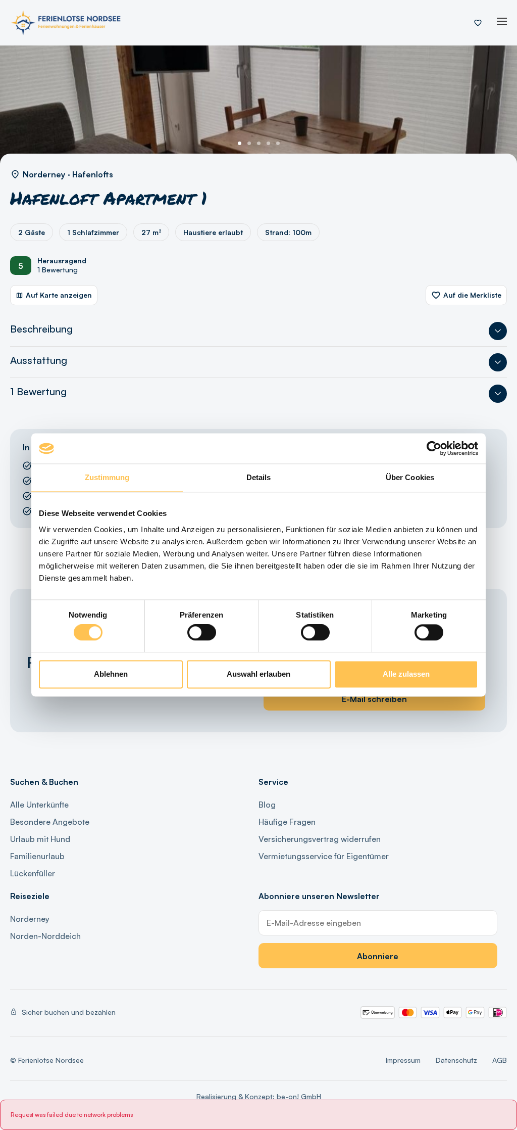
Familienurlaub (37, 856)
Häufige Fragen (287, 822)
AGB (499, 1060)
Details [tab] (258, 477)
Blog (267, 804)
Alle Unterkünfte (39, 804)
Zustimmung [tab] (107, 477)
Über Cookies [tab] (410, 477)
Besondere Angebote (49, 822)
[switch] (201, 633)
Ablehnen (111, 674)
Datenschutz (456, 1060)
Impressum (403, 1060)
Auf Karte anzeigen (59, 295)
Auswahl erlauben (258, 674)
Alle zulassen (406, 674)
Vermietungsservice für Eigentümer (323, 856)
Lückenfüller (32, 873)
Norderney (29, 919)
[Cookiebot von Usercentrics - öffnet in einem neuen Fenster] (434, 448)
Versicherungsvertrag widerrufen (319, 839)
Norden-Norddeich (45, 936)
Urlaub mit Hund (40, 839)
